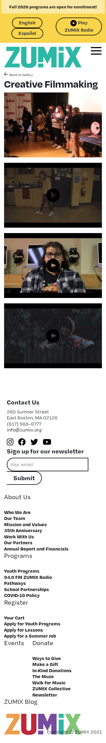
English (27, 22)
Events (14, 643)
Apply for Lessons (23, 630)
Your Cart (14, 618)
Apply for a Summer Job (30, 636)
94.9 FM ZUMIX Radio (28, 577)
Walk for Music (49, 682)
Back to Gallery (21, 75)
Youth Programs (21, 571)
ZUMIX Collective (51, 688)
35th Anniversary (23, 530)
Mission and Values (25, 524)
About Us (17, 497)
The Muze (43, 676)
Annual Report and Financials (36, 549)
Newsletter (44, 695)
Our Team (14, 518)
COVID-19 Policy (22, 595)
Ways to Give (46, 658)
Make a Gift (45, 664)
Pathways (15, 583)
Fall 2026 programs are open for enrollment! (53, 6)
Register (16, 602)
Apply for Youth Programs (32, 623)
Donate (42, 643)
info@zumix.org (24, 430)
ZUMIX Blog (21, 701)
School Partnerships (26, 589)
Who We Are (17, 512)
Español (27, 33)
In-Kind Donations (51, 670)
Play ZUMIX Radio (79, 26)
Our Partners (18, 542)
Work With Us (19, 536)
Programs (18, 555)
